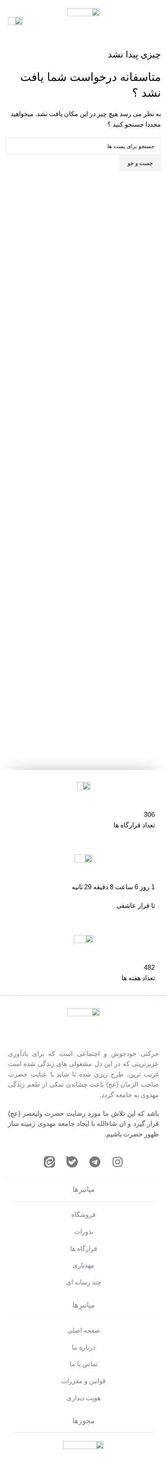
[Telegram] (95, 1162)
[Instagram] (117, 1162)
